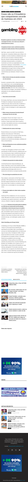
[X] (5, 261)
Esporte (7, 11)
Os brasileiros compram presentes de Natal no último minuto (6, 271)
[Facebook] (2, 261)
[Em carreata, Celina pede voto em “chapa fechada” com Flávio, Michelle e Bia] (4, 291)
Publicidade (14, 478)
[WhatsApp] (12, 261)
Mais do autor (16, 279)
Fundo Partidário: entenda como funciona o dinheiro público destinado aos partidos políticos (17, 297)
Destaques (7, 9)
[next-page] (4, 324)
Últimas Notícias (17, 11)
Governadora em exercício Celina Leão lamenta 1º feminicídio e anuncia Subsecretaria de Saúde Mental (21, 272)
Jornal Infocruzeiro (6, 21)
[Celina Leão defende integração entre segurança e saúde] (4, 304)
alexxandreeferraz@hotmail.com (16, 446)
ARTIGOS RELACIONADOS (6, 279)
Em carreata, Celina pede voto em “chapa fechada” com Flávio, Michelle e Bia (18, 291)
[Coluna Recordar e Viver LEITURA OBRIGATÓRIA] (4, 284)
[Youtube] (19, 450)
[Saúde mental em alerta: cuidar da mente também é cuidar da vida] (4, 310)
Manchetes (12, 11)
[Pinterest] (9, 261)
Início (2, 9)
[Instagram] (12, 450)
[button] (2, 6)
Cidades (3, 286)
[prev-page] (2, 324)
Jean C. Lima (22, 480)
